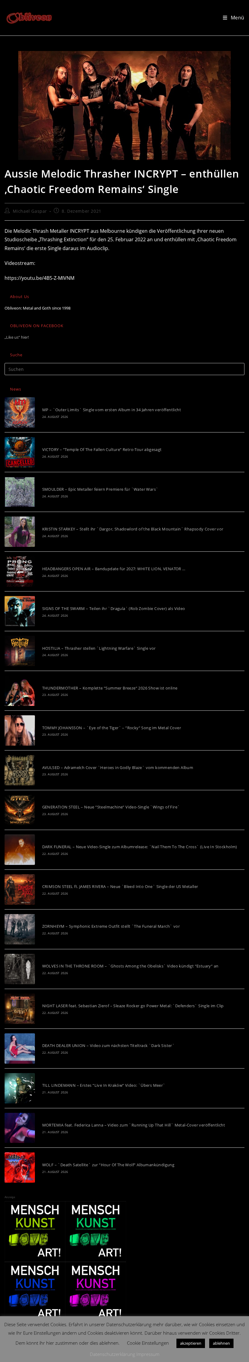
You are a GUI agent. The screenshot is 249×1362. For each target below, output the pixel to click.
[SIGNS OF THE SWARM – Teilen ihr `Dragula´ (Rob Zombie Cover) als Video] (20, 611)
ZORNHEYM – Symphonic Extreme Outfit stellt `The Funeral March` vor (111, 926)
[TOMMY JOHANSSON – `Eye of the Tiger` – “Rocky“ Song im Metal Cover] (20, 730)
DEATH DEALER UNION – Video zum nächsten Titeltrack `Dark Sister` (108, 1045)
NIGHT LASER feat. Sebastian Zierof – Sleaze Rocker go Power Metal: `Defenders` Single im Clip (133, 1005)
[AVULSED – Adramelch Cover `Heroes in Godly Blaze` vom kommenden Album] (20, 770)
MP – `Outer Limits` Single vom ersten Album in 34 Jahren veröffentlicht (111, 409)
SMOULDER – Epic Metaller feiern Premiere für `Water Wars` (100, 489)
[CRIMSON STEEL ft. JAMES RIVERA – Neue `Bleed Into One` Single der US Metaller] (20, 889)
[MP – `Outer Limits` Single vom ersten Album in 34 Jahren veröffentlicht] (20, 412)
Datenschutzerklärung (112, 1354)
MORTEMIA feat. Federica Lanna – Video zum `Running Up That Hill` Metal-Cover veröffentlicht (133, 1125)
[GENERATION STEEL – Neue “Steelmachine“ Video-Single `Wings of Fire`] (20, 810)
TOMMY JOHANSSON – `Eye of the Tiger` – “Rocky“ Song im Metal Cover (111, 727)
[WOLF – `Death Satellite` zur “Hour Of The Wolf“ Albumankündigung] (20, 1167)
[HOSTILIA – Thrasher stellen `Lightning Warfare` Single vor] (20, 651)
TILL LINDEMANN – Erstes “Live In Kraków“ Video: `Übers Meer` (103, 1085)
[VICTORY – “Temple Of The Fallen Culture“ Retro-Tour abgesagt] (20, 452)
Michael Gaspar (30, 211)
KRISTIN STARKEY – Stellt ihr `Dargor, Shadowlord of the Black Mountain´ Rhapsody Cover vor (132, 529)
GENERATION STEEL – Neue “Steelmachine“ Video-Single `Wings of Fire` (111, 807)
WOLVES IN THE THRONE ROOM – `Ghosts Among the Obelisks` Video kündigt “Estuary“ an (130, 966)
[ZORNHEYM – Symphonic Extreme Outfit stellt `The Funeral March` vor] (20, 929)
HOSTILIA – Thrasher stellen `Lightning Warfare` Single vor (99, 648)
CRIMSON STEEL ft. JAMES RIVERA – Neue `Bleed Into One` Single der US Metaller (120, 886)
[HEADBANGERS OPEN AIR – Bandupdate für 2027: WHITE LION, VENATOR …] (20, 571)
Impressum (147, 1354)
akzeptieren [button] (190, 1343)
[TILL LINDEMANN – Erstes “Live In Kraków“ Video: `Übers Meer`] (20, 1088)
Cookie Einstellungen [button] (148, 1343)
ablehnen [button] (221, 1343)
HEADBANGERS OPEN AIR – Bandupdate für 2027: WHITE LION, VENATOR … (114, 568)
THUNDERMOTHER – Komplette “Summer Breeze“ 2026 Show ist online (110, 688)
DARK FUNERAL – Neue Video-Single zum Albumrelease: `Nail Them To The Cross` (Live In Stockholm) (139, 846)
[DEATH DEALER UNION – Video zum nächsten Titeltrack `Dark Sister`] (20, 1048)
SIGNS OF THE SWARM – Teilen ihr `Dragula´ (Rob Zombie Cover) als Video (113, 608)
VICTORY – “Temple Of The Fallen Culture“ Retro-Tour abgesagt (102, 449)
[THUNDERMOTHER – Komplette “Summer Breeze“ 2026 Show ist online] (20, 691)
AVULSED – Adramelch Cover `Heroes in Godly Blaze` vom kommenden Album (117, 767)
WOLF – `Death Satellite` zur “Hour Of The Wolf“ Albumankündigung (108, 1164)
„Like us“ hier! (17, 337)
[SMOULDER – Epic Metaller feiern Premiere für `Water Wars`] (20, 492)
